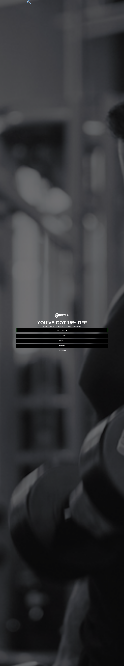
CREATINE (62, 341)
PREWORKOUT (62, 330)
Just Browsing (62, 350)
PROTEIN (62, 335)
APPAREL (62, 346)
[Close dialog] (29, 2)
